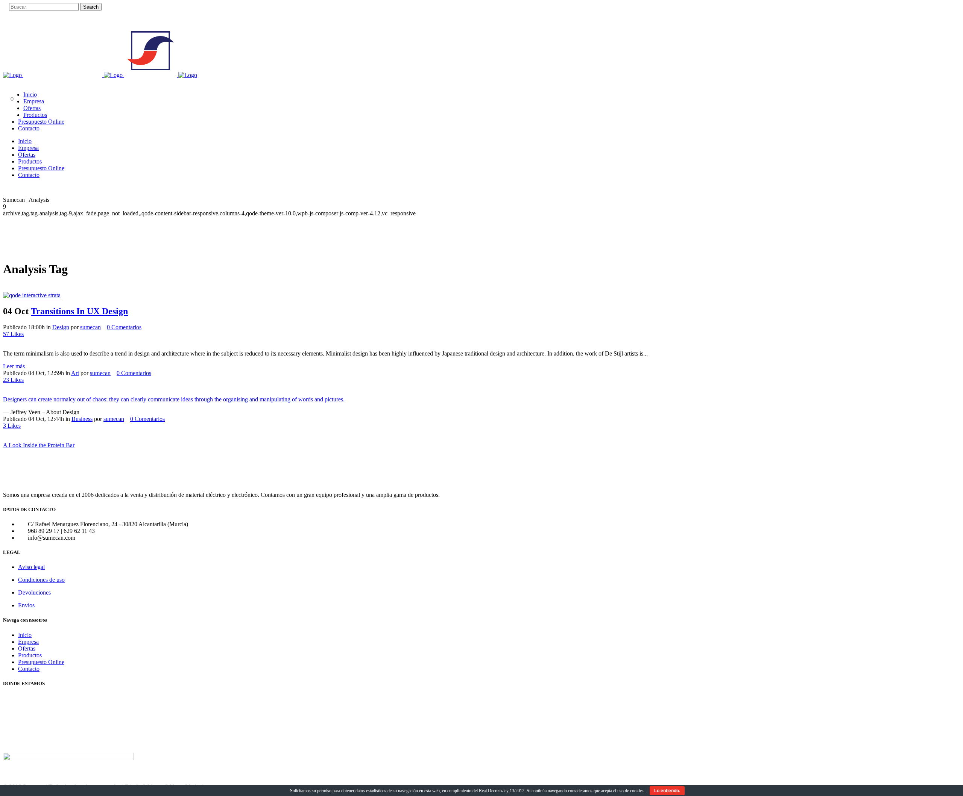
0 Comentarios (124, 327)
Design (60, 327)
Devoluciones (34, 592)
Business (82, 419)
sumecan (90, 327)
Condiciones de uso (41, 580)
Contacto (28, 669)
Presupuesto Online (41, 662)
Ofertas (26, 648)
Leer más (14, 366)
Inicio (25, 635)
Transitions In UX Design (79, 311)
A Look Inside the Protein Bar (38, 445)
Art (75, 373)
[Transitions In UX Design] (32, 295)
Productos (30, 655)
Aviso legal (31, 567)
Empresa (28, 642)
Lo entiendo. (667, 790)
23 (13, 380)
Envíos (26, 605)
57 (13, 334)
